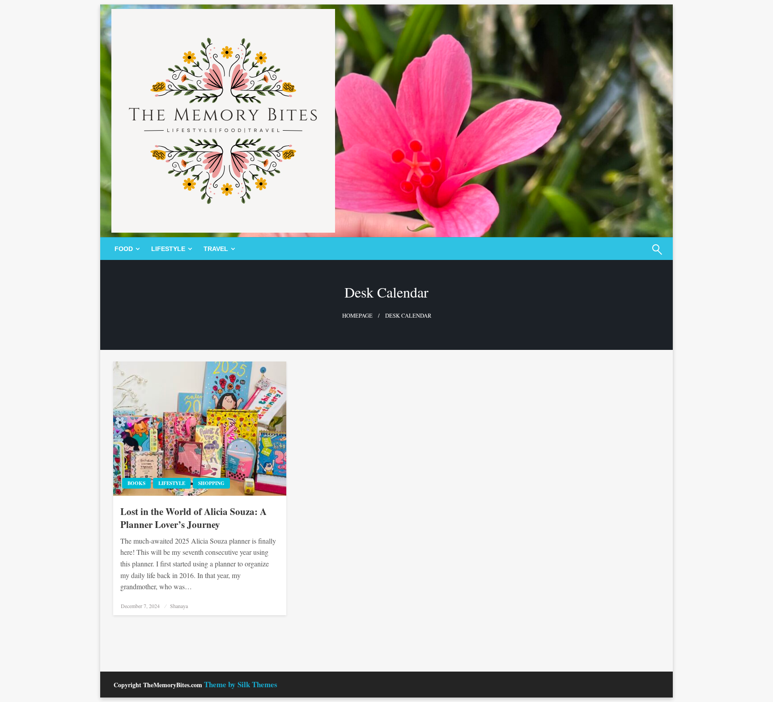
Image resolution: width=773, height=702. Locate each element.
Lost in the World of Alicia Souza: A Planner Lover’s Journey (193, 518)
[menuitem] (125, 249)
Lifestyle (168, 248)
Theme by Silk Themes (240, 684)
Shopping (211, 483)
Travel (216, 248)
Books (136, 483)
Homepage (357, 315)
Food (124, 248)
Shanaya (179, 605)
